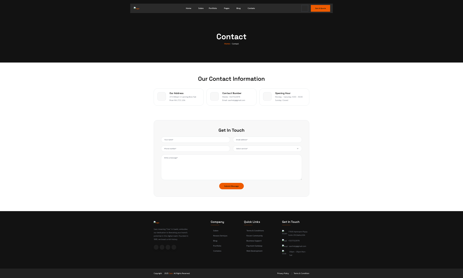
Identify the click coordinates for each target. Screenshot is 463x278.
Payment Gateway (254, 246)
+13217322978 (294, 240)
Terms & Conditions (255, 230)
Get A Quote (320, 8)
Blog (238, 8)
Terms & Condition (301, 273)
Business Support (254, 240)
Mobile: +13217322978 (231, 96)
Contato (251, 8)
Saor (171, 273)
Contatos (217, 251)
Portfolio (213, 8)
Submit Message (231, 186)
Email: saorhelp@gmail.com (233, 100)
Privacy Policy (283, 273)
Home (188, 8)
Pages (226, 8)
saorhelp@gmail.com (297, 246)
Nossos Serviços (220, 235)
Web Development (254, 251)
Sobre (201, 8)
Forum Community (254, 235)
